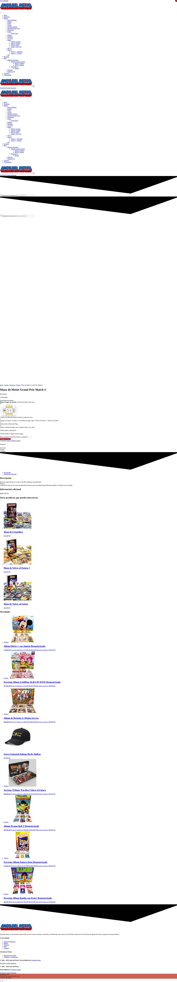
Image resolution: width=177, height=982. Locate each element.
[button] (88, 448)
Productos (6, 17)
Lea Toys (10, 38)
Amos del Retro (12, 20)
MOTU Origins (15, 43)
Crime (9, 23)
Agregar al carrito (5, 439)
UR (8, 55)
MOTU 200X (15, 45)
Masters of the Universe (18, 62)
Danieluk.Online (36, 960)
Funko (9, 32)
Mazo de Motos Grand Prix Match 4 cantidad (13, 437)
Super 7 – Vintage (16, 53)
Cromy (9, 25)
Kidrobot (10, 37)
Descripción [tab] (7, 472)
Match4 (13, 441)
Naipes (18, 385)
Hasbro (9, 35)
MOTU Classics (16, 42)
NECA (9, 48)
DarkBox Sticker (12, 27)
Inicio (5, 15)
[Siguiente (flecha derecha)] (2, 981)
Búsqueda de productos (9, 195)
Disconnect (10, 30)
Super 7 (9, 50)
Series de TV (11, 71)
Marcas (6, 18)
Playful (17, 68)
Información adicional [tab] (10, 474)
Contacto (6, 73)
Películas (10, 70)
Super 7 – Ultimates (17, 52)
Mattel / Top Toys (16, 47)
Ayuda (21, 433)
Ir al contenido (4, 1)
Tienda (6, 385)
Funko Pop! (14, 33)
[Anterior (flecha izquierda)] (0, 981)
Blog (5, 58)
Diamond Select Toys (13, 28)
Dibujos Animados (12, 60)
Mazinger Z (14, 67)
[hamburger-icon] (0, 12)
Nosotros (6, 57)
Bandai (9, 22)
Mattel (9, 40)
